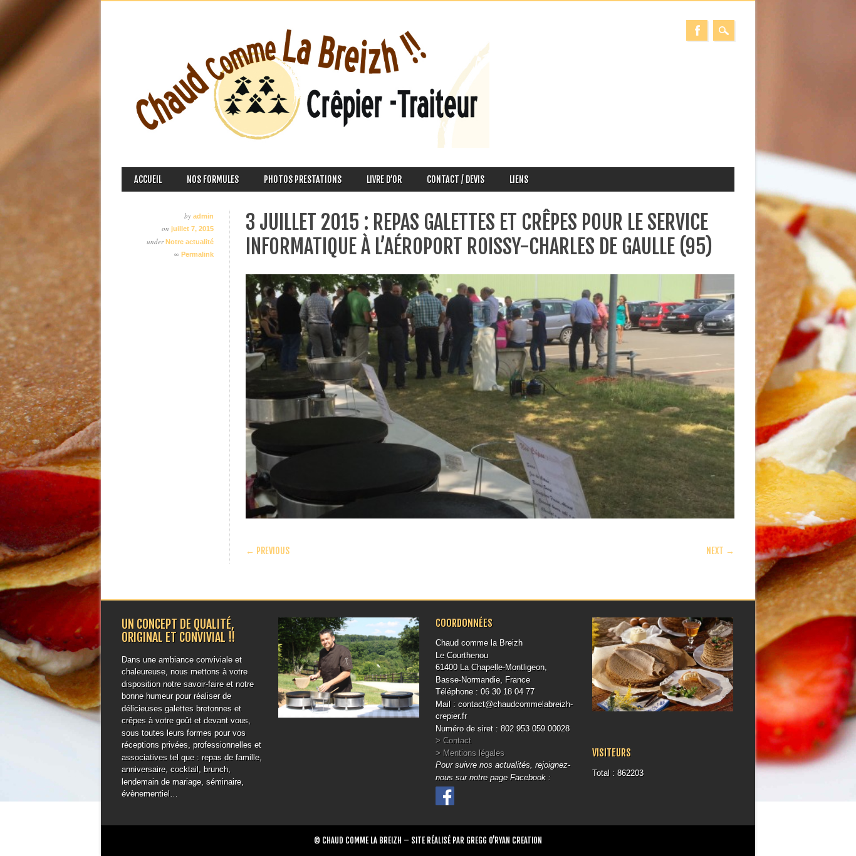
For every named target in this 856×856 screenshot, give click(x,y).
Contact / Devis (455, 179)
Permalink (197, 254)
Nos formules (213, 179)
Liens (518, 179)
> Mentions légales (470, 753)
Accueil (148, 179)
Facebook (696, 30)
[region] (490, 396)
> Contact (453, 740)
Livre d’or (384, 179)
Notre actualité (189, 241)
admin (203, 216)
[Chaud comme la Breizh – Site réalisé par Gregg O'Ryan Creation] (305, 145)
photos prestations (303, 179)
